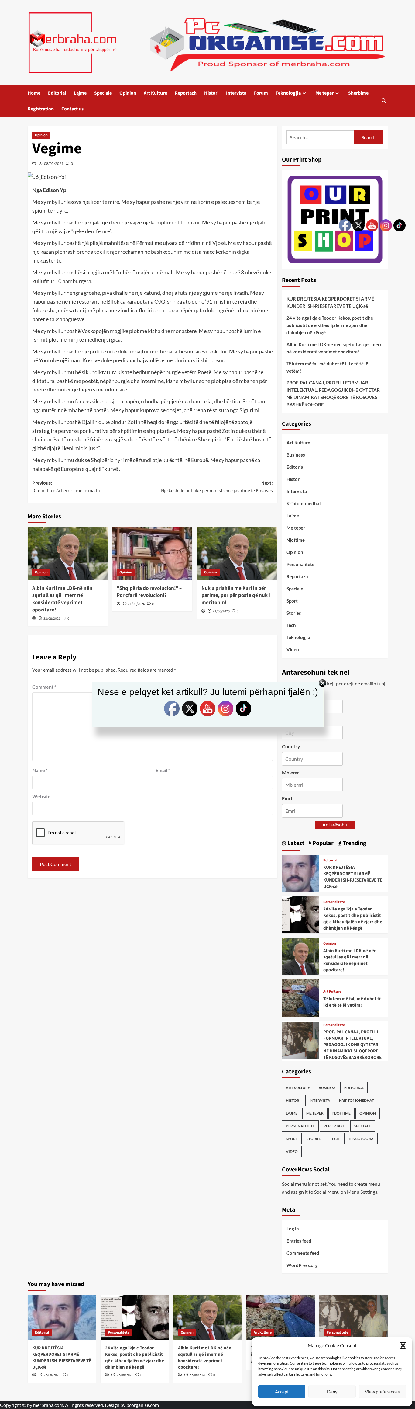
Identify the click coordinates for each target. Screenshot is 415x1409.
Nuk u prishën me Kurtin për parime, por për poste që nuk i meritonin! (235, 596)
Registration (41, 109)
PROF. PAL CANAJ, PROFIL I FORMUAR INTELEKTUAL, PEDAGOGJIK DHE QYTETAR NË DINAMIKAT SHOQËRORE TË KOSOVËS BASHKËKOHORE (333, 393)
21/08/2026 (136, 604)
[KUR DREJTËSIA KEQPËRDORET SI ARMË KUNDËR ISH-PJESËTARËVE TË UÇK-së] (300, 872)
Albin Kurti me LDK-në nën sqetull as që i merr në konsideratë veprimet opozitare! (62, 599)
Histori (211, 93)
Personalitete (300, 564)
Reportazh (186, 93)
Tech (291, 625)
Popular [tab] (322, 843)
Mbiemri (291, 772)
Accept (282, 1391)
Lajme (80, 93)
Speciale (103, 93)
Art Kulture (155, 93)
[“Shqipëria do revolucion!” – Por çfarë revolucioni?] (152, 553)
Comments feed (302, 1253)
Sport (292, 601)
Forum (261, 93)
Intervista (236, 93)
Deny (332, 1391)
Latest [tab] (295, 843)
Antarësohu (334, 824)
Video (292, 649)
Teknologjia (288, 93)
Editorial (57, 93)
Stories (293, 613)
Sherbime (358, 93)
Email (163, 770)
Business (295, 454)
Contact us (72, 109)
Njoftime (295, 540)
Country (291, 746)
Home (34, 93)
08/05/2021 (53, 163)
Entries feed (298, 1241)
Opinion (127, 93)
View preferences (382, 1391)
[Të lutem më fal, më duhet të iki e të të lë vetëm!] (300, 997)
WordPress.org (302, 1265)
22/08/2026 (51, 618)
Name (40, 770)
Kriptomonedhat (303, 503)
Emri (287, 798)
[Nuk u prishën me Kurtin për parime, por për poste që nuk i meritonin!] (237, 553)
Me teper (324, 93)
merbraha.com (48, 1405)
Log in (292, 1228)
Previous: (66, 487)
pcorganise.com (142, 1405)
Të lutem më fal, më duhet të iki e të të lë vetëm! (327, 367)
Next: (217, 487)
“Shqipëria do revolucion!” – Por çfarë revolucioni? (149, 592)
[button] (403, 1345)
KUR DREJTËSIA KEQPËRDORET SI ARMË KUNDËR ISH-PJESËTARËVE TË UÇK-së (330, 302)
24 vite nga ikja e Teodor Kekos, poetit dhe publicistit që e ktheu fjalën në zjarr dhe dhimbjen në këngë (329, 325)
